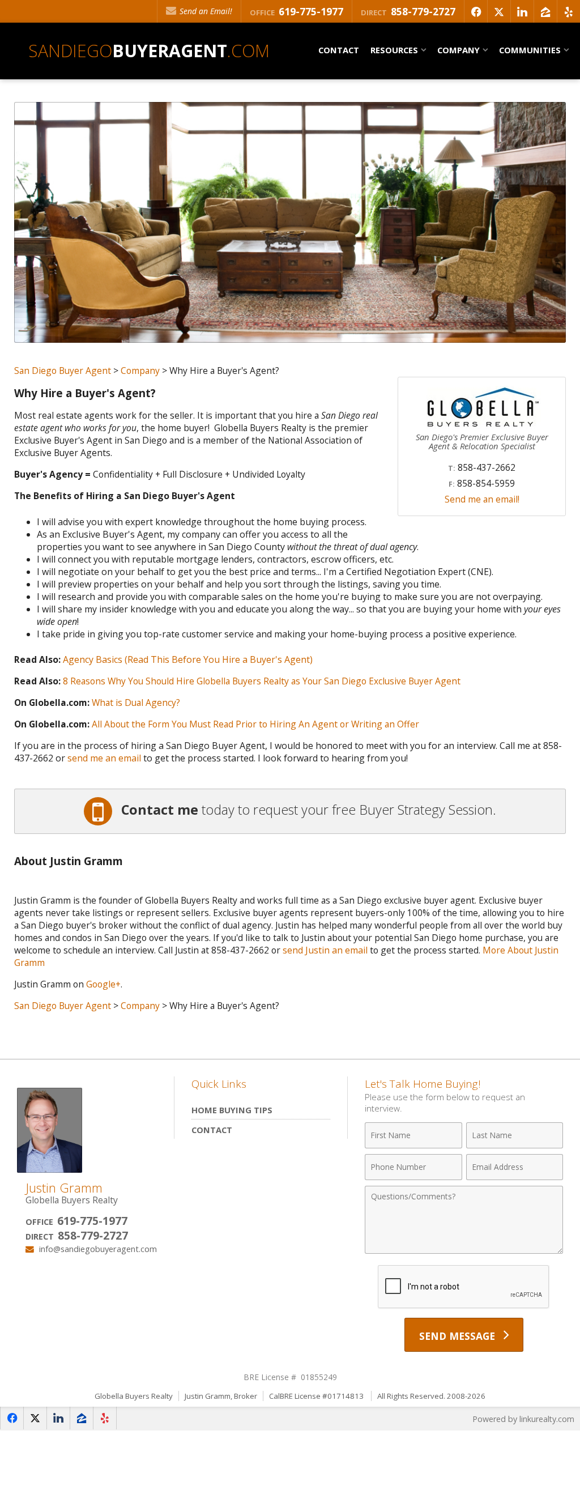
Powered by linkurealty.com (523, 1419)
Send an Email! (204, 11)
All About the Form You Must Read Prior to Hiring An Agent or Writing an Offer (255, 724)
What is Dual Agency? (136, 702)
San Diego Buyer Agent (62, 370)
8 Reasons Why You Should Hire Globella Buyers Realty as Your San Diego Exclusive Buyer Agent (261, 681)
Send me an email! (482, 499)
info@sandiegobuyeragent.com (98, 1248)
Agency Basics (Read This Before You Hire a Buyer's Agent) (188, 659)
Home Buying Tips (231, 1110)
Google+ (103, 984)
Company (140, 370)
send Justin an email (325, 950)
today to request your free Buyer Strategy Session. (308, 810)
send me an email (104, 758)
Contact (338, 49)
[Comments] (464, 1250)
